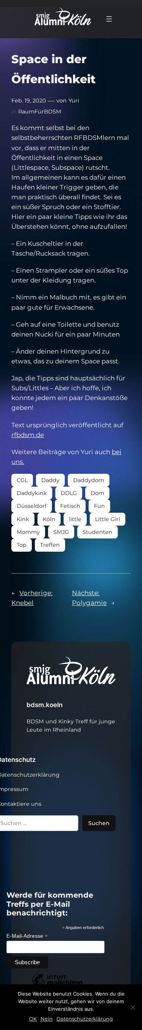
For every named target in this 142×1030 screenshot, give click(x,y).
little (75, 519)
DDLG (69, 493)
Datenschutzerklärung (84, 1019)
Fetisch (70, 506)
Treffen (50, 544)
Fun (99, 506)
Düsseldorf (32, 506)
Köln (49, 519)
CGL (22, 480)
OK (33, 1019)
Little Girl (107, 519)
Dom (97, 493)
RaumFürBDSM (39, 111)
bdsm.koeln (44, 705)
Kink (23, 519)
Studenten (97, 532)
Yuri (74, 100)
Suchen (98, 823)
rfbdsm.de (27, 435)
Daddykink (32, 493)
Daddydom (88, 480)
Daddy (50, 480)
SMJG (61, 532)
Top (22, 544)
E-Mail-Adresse (27, 936)
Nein (47, 1019)
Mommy (28, 532)
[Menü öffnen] (109, 18)
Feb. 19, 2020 (28, 100)
